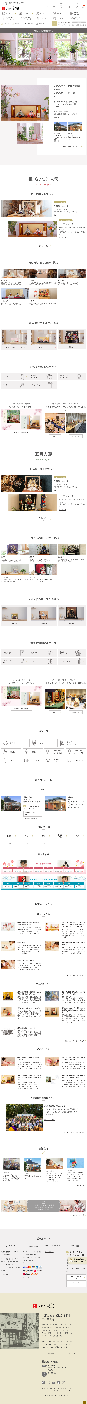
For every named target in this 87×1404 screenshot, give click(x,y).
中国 (26, 843)
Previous (2, 53)
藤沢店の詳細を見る (74, 807)
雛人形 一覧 (43, 246)
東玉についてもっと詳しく (71, 146)
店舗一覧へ (57, 118)
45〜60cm (43, 623)
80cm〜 (71, 347)
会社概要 (51, 1353)
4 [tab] (44, 72)
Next (84, 53)
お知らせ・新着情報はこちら (43, 31)
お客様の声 (71, 1353)
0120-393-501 (33, 806)
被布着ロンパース (35, 376)
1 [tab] (26, 72)
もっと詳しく (5, 1274)
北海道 (9, 836)
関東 (43, 836)
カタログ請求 (29, 24)
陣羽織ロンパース (63, 653)
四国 (43, 843)
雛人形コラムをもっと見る (75, 975)
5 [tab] (50, 72)
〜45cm (15, 623)
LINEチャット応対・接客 (31, 814)
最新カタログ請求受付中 (21, 432)
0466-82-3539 (77, 804)
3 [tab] (38, 72)
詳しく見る (57, 215)
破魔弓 (59, 13)
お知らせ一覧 (80, 1186)
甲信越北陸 (60, 836)
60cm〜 (71, 623)
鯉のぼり (34, 653)
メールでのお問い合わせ (76, 1284)
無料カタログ (79, 760)
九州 (60, 843)
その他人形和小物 (77, 18)
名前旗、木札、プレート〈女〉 (10, 18)
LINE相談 (41, 24)
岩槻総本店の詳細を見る (31, 818)
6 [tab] (56, 72)
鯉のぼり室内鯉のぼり (78, 13)
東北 (26, 836)
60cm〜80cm (43, 347)
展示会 (17, 24)
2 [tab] (32, 72)
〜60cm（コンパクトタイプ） (14, 347)
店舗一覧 (6, 24)
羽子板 (42, 13)
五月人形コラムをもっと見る (74, 1041)
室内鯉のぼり (7, 653)
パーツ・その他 (36, 385)
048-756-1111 (33, 808)
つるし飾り (43, 18)
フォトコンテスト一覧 (77, 1215)
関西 (9, 843)
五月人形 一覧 (43, 519)
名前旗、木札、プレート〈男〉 (27, 18)
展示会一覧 (75, 436)
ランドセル (60, 18)
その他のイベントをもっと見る (74, 1132)
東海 (77, 836)
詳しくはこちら (49, 1120)
